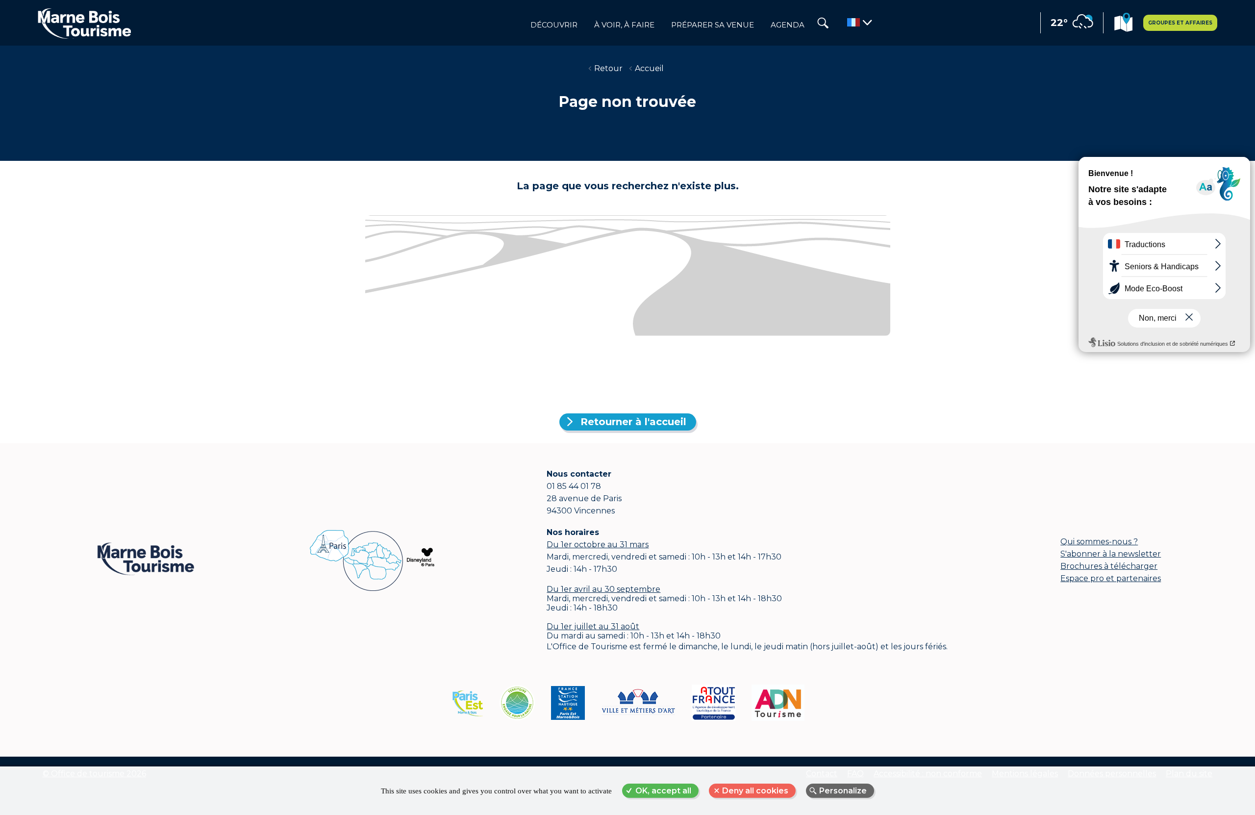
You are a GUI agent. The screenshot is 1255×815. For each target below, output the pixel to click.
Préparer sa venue (712, 25)
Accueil (649, 68)
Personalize (843, 790)
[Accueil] (84, 23)
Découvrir (553, 25)
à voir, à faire (624, 25)
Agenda (787, 25)
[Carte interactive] (1123, 23)
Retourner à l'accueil (633, 422)
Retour (608, 68)
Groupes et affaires (1180, 23)
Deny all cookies (755, 790)
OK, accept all (663, 790)
